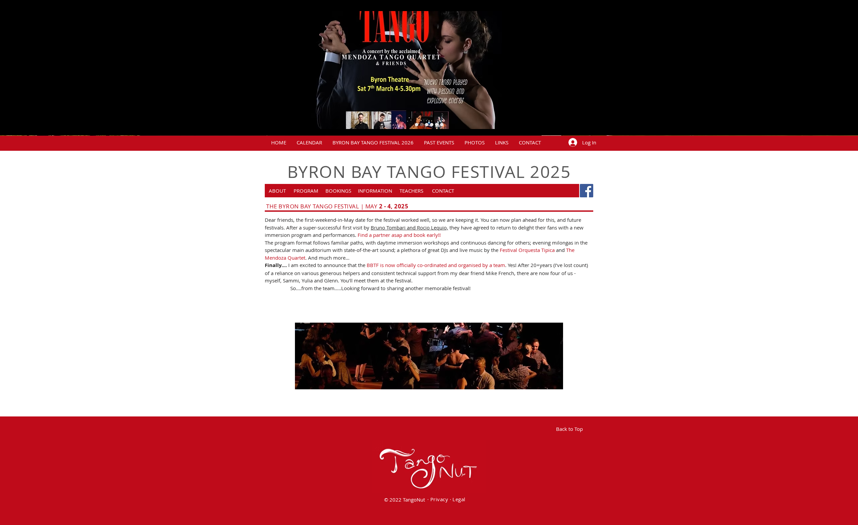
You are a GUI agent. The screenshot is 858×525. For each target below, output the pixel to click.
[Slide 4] (416, 124)
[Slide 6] (426, 124)
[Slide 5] (421, 124)
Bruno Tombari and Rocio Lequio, (409, 227)
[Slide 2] (436, 124)
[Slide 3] (431, 124)
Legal (458, 499)
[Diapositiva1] (441, 124)
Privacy (439, 499)
